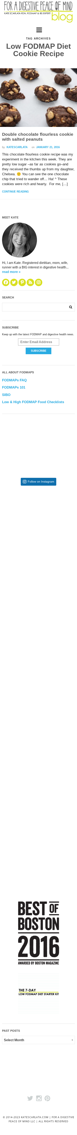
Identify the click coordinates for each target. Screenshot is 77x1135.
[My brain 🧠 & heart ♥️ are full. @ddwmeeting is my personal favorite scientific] (38, 724)
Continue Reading (15, 191)
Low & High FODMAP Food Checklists (33, 402)
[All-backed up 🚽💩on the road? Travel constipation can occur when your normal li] (38, 589)
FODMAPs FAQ (14, 380)
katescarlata (17, 147)
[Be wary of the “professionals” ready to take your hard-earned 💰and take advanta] (38, 522)
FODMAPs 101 (13, 387)
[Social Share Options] (9, 552)
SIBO (6, 395)
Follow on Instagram (41, 481)
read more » (11, 272)
